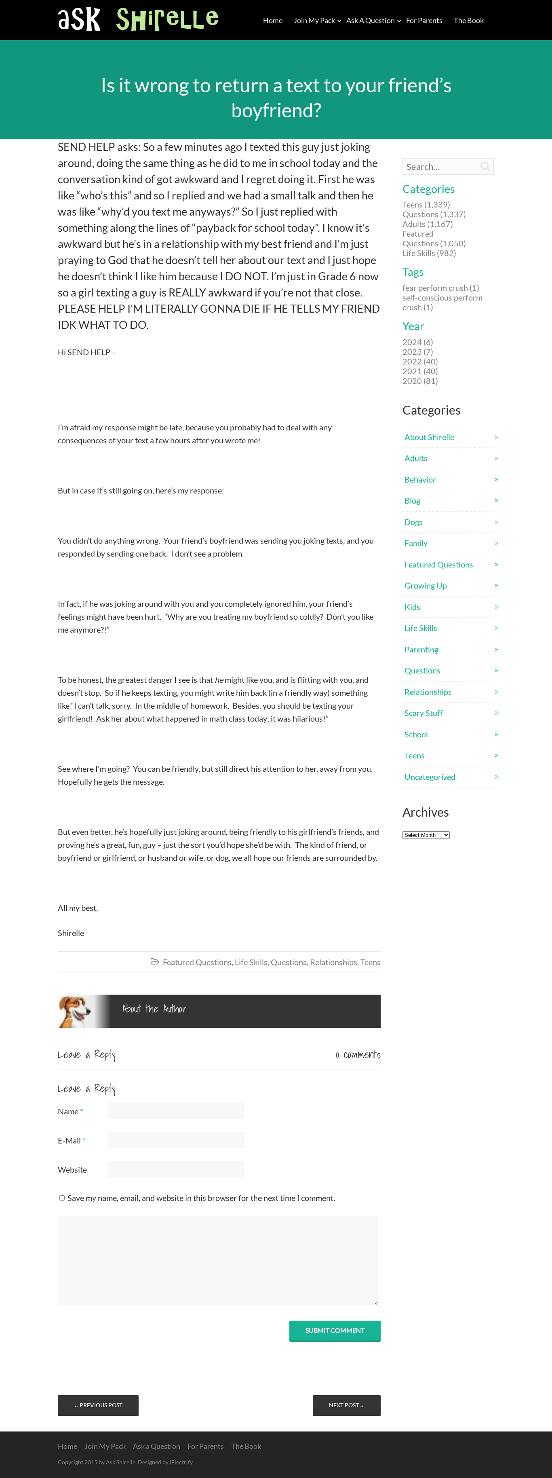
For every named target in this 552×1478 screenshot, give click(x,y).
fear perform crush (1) (440, 287)
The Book (469, 20)
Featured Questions (197, 962)
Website (72, 1169)
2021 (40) (420, 371)
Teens (370, 962)
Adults (416, 458)
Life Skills (251, 962)
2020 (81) (420, 380)
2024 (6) (417, 342)
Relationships (333, 962)
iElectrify (181, 1462)
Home (272, 20)
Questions (289, 962)
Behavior (420, 479)
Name (70, 1111)
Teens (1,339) (426, 204)
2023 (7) (417, 351)
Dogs (414, 522)
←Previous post (98, 1405)
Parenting (421, 649)
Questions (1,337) (434, 214)
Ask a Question (370, 20)
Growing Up (426, 585)
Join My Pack (314, 20)
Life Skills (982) (429, 253)
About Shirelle (429, 437)
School (416, 734)
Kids (412, 607)
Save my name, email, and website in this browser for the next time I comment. (201, 1198)
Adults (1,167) (427, 224)
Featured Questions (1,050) (434, 238)
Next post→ (346, 1405)
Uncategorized (430, 776)
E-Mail (72, 1140)
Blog (412, 500)
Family (416, 543)
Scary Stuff (424, 713)
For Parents (424, 20)
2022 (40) (420, 361)
